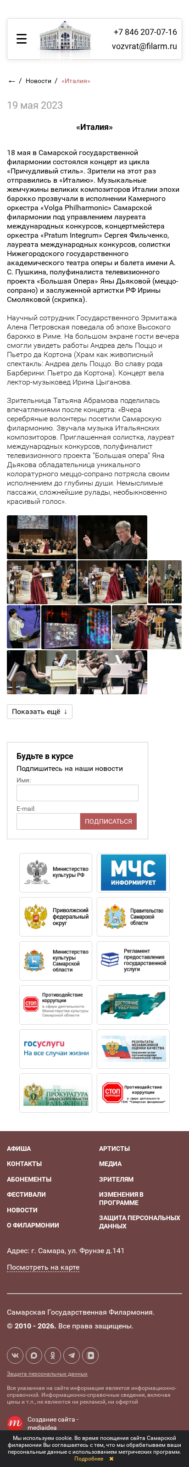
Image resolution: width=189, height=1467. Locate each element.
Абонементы (29, 1179)
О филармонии (33, 1225)
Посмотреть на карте (43, 1267)
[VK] (15, 1355)
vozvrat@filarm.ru (144, 46)
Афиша (19, 1148)
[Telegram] (71, 1355)
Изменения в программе (121, 1198)
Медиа (110, 1163)
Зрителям (116, 1179)
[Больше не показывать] (111, 1459)
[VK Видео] (90, 1355)
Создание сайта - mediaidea (53, 1423)
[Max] (34, 1355)
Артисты (114, 1148)
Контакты (24, 1163)
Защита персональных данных (47, 1374)
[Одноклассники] (52, 1355)
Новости (39, 80)
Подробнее (88, 1459)
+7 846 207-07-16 (145, 32)
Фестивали (26, 1194)
